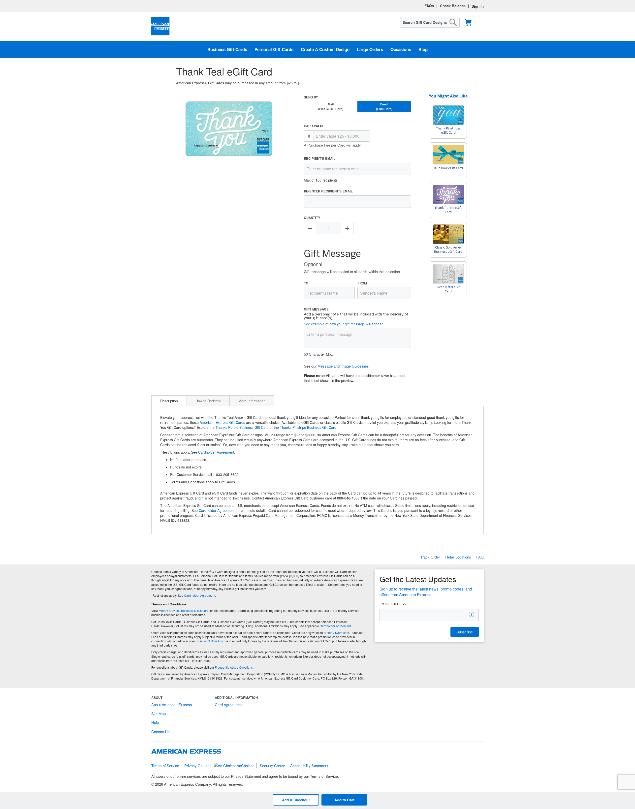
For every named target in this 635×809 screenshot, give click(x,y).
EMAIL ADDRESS (393, 604)
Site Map (158, 713)
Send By (311, 97)
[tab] (169, 400)
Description (169, 400)
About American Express (171, 704)
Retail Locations (458, 557)
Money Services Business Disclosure (184, 610)
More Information (251, 400)
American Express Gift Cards (222, 422)
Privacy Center (196, 765)
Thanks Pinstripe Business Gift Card (308, 427)
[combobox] (430, 22)
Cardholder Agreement (216, 452)
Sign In (478, 6)
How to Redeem (208, 400)
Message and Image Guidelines (343, 366)
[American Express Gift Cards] (160, 26)
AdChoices (245, 765)
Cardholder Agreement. (335, 626)
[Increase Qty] (347, 228)
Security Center (272, 765)
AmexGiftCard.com (336, 632)
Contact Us (160, 731)
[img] (229, 129)
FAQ (480, 557)
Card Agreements (229, 704)
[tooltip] (471, 614)
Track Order (430, 557)
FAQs (429, 5)
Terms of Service (165, 765)
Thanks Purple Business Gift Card (242, 427)
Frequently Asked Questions (234, 667)
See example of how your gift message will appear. (343, 323)
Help (155, 722)
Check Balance (453, 5)
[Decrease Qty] (310, 228)
